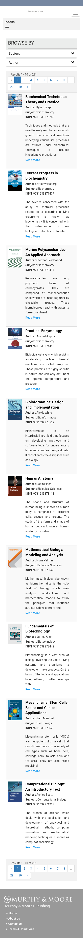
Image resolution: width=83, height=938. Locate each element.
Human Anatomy (39, 478)
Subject (14, 53)
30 (20, 86)
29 (11, 86)
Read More (32, 160)
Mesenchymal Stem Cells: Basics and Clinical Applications (46, 707)
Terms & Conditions (21, 929)
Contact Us (15, 923)
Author (14, 62)
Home (12, 913)
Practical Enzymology (43, 331)
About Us (14, 918)
